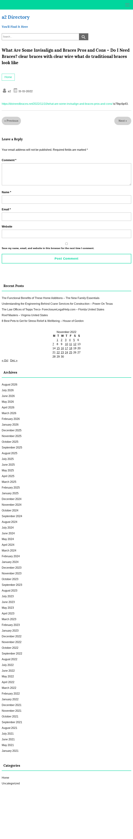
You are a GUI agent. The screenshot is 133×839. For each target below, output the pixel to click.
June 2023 (8, 602)
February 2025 (11, 487)
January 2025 (10, 493)
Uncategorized (11, 783)
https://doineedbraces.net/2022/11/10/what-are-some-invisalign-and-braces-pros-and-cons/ (57, 103)
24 (66, 352)
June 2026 (8, 396)
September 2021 (12, 722)
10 (66, 344)
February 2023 (11, 624)
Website (7, 226)
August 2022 (9, 659)
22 (58, 352)
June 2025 (8, 464)
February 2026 (11, 418)
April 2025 (8, 476)
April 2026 (8, 407)
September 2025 (12, 447)
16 (62, 348)
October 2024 (10, 510)
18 (70, 348)
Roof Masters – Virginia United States (25, 315)
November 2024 (11, 504)
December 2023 (11, 567)
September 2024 (12, 516)
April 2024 (8, 544)
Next (122, 120)
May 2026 (8, 401)
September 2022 (12, 653)
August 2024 (9, 521)
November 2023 (11, 573)
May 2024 (8, 539)
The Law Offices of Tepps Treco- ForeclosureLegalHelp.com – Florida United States (53, 309)
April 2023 (8, 613)
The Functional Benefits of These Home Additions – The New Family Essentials (50, 298)
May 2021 (8, 745)
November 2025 (11, 436)
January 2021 (10, 750)
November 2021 (11, 710)
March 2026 (9, 413)
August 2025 (9, 453)
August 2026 (9, 384)
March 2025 (9, 481)
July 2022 (8, 665)
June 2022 (8, 670)
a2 (9, 91)
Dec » (13, 360)
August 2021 (9, 727)
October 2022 (10, 647)
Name (6, 192)
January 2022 (10, 699)
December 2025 (11, 430)
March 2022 (9, 687)
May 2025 (8, 470)
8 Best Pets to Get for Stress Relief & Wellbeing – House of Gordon (43, 320)
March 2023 (9, 619)
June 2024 (8, 533)
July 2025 (8, 458)
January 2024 (10, 561)
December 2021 (11, 705)
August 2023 (9, 590)
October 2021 (10, 716)
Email (6, 209)
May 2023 (8, 607)
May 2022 (8, 676)
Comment (9, 160)
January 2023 (10, 630)
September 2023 (12, 584)
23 (62, 352)
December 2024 (11, 499)
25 (70, 352)
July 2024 (8, 527)
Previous (12, 120)
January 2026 (10, 424)
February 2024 (11, 556)
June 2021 (8, 739)
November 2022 (11, 642)
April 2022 (8, 682)
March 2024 (9, 550)
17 (66, 348)
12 (74, 344)
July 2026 (8, 390)
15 (58, 348)
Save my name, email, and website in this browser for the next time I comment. (48, 248)
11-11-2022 (25, 91)
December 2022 (11, 636)
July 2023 (8, 596)
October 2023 (10, 579)
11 (70, 344)
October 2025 (10, 441)
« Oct (5, 360)
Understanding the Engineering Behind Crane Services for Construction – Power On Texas (57, 303)
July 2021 (8, 733)
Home (8, 77)
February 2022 (11, 693)
